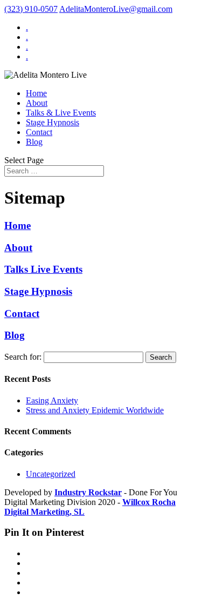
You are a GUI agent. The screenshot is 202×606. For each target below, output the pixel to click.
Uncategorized (50, 474)
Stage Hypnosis (52, 122)
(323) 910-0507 (31, 9)
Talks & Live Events (61, 112)
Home (36, 93)
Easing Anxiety (52, 400)
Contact (39, 132)
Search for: (22, 356)
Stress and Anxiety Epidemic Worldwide (95, 410)
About (36, 102)
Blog (34, 141)
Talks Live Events (43, 269)
